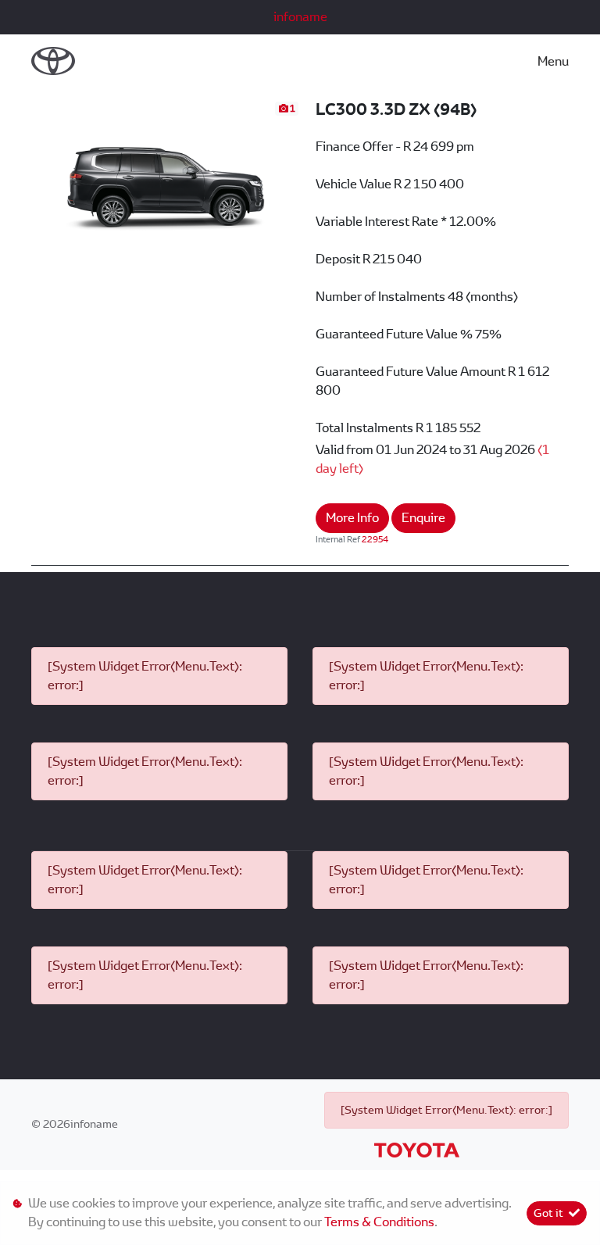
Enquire (423, 518)
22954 (375, 539)
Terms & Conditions (379, 1222)
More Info (352, 518)
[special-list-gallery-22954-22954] (165, 174)
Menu (553, 61)
